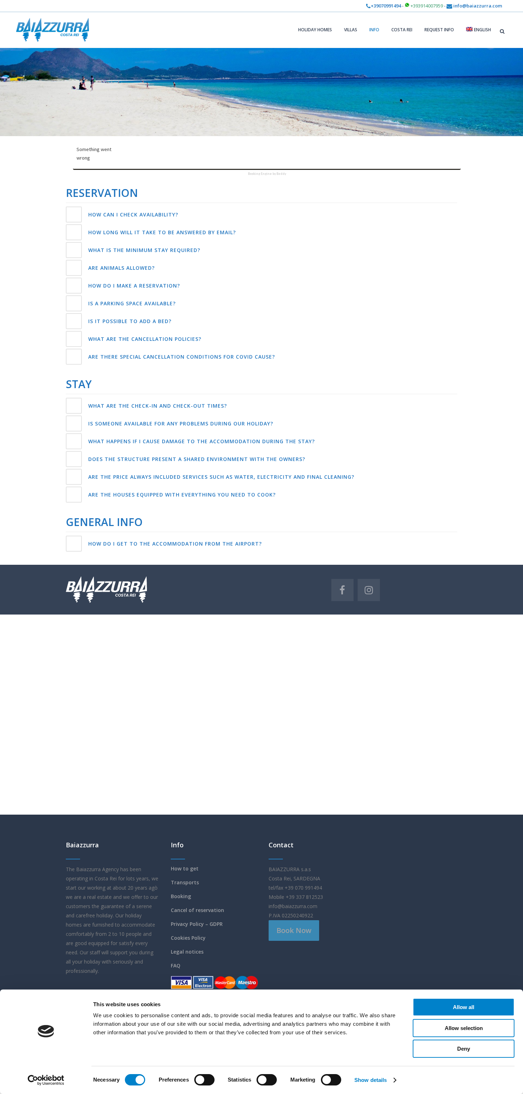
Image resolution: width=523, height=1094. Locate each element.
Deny (463, 1049)
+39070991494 (386, 5)
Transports (185, 882)
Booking (181, 896)
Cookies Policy (188, 937)
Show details (370, 1080)
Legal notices (187, 951)
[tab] (261, 214)
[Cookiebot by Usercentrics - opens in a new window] (46, 1080)
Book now (293, 930)
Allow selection (464, 1028)
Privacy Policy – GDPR (197, 924)
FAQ (175, 965)
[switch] (204, 1079)
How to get (185, 868)
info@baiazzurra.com (477, 5)
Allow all (463, 1007)
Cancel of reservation (197, 910)
